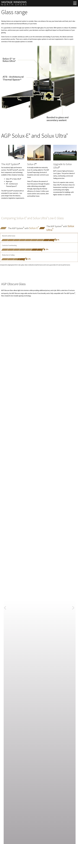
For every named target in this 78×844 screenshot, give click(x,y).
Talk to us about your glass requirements (39, 397)
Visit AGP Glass (8, 376)
